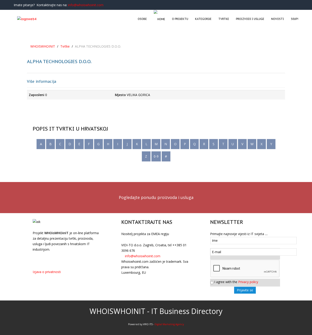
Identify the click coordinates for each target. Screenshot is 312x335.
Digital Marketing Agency (169, 324)
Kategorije (203, 19)
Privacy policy (248, 282)
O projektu (180, 19)
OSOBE (142, 19)
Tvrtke (223, 19)
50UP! (294, 19)
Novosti (277, 19)
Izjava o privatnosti (47, 272)
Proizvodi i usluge (250, 19)
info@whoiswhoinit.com (85, 5)
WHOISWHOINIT (42, 46)
